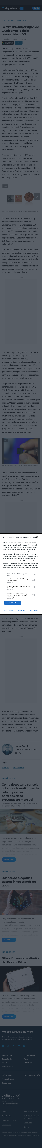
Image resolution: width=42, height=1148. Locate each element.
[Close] (38, 538)
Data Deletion (8, 610)
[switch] (33, 580)
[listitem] (21, 574)
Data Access (21, 610)
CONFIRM (13, 603)
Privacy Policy (33, 610)
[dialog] (21, 574)
